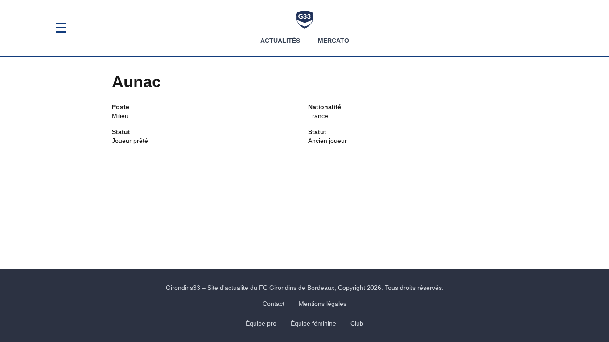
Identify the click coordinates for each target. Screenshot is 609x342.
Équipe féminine (313, 323)
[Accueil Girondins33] (304, 20)
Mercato (333, 40)
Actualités (280, 40)
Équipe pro (261, 323)
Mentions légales (322, 303)
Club (356, 323)
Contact (273, 303)
